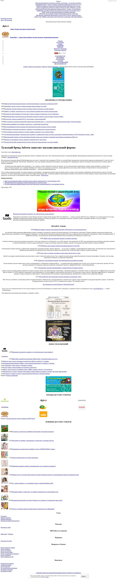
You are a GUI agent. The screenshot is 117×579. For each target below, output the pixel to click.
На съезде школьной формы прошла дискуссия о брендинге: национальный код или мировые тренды (34, 184)
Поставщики (60, 42)
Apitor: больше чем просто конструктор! (22, 29)
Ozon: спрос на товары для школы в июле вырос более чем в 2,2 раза (60, 253)
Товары (60, 44)
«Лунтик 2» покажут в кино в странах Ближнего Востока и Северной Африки (27, 373)
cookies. (47, 577)
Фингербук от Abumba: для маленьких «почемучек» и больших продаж (33, 440)
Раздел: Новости (5, 549)
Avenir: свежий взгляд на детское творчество (25, 457)
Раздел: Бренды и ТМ (7, 557)
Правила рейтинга (6, 519)
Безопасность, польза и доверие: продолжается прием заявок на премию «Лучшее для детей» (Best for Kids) (35, 371)
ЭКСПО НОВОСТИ (60, 63)
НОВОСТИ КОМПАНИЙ (60, 62)
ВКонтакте (4, 534)
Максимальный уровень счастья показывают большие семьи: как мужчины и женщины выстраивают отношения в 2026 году (41, 137)
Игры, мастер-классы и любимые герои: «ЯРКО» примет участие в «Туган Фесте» (28, 369)
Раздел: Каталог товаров (8, 547)
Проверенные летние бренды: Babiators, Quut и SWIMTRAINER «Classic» (33, 449)
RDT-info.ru (44, 175)
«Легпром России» (12, 157)
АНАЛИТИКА (60, 59)
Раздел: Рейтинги (6, 555)
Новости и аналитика (60, 48)
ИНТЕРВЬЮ (60, 57)
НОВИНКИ (60, 45)
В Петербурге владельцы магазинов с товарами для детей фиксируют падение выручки (30, 129)
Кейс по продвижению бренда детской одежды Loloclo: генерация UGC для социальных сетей (32, 181)
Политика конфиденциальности (10, 521)
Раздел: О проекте (6, 550)
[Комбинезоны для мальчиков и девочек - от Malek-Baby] (58, 341)
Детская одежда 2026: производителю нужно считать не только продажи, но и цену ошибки (31, 142)
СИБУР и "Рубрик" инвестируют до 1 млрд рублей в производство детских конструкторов (30, 111)
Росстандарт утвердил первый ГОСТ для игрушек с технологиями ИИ (25, 119)
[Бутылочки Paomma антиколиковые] (58, 319)
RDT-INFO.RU (16, 152)
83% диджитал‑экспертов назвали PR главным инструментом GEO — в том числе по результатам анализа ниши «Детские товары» (42, 121)
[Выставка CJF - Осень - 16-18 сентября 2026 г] (58, 391)
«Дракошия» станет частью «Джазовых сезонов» (18, 365)
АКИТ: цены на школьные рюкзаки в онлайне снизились (60, 238)
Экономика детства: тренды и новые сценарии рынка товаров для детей (25, 106)
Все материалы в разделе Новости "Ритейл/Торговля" (58, 284)
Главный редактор (6, 565)
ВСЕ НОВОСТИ (60, 56)
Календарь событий (60, 50)
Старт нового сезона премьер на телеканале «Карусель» (20, 367)
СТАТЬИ (60, 60)
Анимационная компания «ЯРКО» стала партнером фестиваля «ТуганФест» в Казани (29, 363)
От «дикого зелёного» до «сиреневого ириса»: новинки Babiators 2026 (32, 483)
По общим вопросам (7, 569)
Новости (61, 573)
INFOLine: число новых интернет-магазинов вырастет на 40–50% (60, 246)
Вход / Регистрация (6, 20)
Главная (60, 41)
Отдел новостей (5, 566)
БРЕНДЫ (60, 47)
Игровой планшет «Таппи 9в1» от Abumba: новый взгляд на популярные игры (35, 492)
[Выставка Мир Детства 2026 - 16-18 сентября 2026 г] (58, 383)
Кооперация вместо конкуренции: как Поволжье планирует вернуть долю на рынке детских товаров (33, 116)
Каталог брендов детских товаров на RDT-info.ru (20, 418)
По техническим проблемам (9, 568)
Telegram (10, 534)
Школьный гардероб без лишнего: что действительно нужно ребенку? (33, 214)
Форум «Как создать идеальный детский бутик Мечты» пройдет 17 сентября (26, 361)
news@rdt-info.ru (98, 288)
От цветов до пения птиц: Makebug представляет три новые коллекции (33, 431)
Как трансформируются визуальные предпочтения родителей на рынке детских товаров (30, 127)
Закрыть (84, 576)
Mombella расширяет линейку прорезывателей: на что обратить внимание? (34, 466)
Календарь (67, 573)
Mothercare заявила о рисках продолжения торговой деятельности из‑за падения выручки (60, 229)
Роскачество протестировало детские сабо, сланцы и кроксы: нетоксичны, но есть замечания (31, 114)
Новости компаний (12, 375)
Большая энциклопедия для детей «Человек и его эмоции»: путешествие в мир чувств (37, 500)
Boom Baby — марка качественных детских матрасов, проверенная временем (34, 37)
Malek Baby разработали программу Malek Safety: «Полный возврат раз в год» (35, 359)
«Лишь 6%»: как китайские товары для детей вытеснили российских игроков (60, 260)
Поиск (79, 573)
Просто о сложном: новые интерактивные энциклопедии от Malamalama (33, 509)
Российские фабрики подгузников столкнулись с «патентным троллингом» (26, 124)
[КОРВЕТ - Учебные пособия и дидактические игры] (58, 211)
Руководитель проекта (7, 563)
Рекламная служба (6, 571)
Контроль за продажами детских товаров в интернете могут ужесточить (25, 139)
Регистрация (73, 573)
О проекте (4, 516)
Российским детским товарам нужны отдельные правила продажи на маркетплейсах (29, 109)
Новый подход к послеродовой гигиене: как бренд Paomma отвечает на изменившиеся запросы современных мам (45, 474)
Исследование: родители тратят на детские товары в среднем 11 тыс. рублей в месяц (29, 132)
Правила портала (6, 517)
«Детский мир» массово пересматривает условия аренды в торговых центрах (60, 268)
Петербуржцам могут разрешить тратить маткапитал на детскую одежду (26, 182)
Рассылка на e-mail (6, 18)
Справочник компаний (47, 573)
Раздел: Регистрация (7, 552)
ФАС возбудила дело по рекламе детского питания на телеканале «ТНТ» (60, 276)
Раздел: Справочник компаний (10, 553)
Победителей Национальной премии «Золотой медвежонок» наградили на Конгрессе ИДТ (31, 103)
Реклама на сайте (6, 527)
